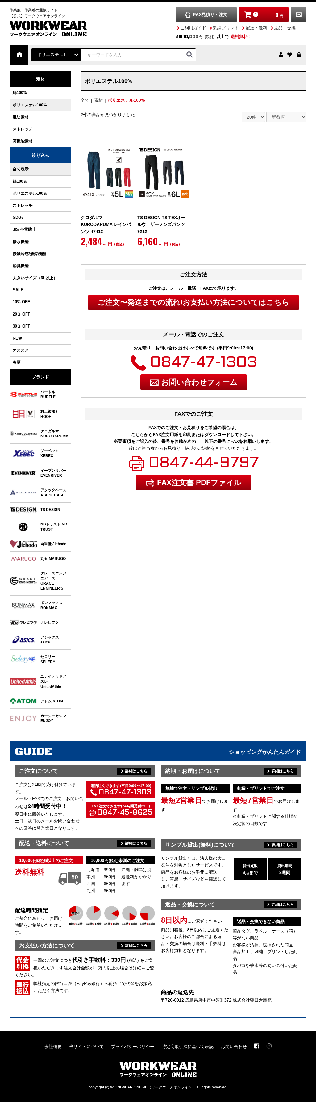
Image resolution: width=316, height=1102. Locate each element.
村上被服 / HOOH (48, 413)
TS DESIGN (50, 510)
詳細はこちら (136, 771)
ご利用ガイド (193, 27)
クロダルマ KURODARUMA (54, 433)
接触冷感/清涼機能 (29, 253)
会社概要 (53, 1046)
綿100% (20, 92)
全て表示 (21, 169)
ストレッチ (23, 129)
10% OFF (21, 302)
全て (85, 100)
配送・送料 (256, 27)
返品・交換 (285, 27)
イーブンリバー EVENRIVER (53, 472)
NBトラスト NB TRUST (53, 526)
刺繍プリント (226, 27)
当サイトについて (86, 1046)
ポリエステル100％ (30, 193)
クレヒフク (49, 622)
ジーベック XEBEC (49, 453)
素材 (40, 78)
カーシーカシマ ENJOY (53, 718)
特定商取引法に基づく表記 (188, 1046)
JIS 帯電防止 (24, 229)
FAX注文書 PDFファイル (199, 482)
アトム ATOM (51, 701)
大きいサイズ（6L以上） (35, 278)
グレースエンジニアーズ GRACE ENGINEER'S (53, 580)
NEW (17, 338)
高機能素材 (25, 141)
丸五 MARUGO (53, 559)
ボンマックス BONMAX (51, 605)
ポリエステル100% (30, 105)
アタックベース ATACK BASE (53, 492)
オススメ (21, 350)
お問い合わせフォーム (199, 382)
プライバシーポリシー (132, 1046)
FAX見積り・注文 (210, 14)
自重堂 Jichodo (53, 544)
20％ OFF (21, 314)
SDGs (18, 217)
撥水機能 (21, 241)
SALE (18, 290)
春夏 (17, 362)
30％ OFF (21, 326)
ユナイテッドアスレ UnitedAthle (53, 681)
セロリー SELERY (47, 659)
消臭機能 (21, 265)
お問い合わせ (298, 14)
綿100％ (20, 181)
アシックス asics (49, 639)
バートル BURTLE (48, 394)
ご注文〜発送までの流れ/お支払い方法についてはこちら (193, 302)
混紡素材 (21, 117)
